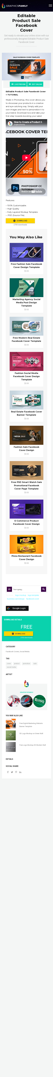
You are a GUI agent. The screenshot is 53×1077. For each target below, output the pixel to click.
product (17, 663)
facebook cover (32, 599)
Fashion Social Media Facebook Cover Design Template (26, 376)
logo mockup (20, 595)
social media (11, 667)
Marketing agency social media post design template (26, 302)
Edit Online (37, 84)
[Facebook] (8, 772)
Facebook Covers (12, 652)
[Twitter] (12, 772)
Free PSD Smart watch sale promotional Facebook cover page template (26, 485)
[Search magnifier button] (43, 589)
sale (35, 663)
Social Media (24, 652)
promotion (26, 663)
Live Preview (20, 84)
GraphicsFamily (26, 692)
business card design (15, 599)
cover (9, 663)
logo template (33, 595)
